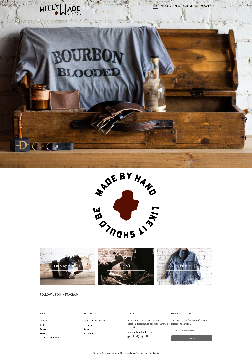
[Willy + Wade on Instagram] (147, 336)
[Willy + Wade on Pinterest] (137, 336)
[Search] (195, 6)
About (178, 6)
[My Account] (191, 6)
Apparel (87, 329)
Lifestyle (88, 325)
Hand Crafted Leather (94, 321)
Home (155, 6)
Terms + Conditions (49, 338)
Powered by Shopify (150, 353)
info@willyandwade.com (139, 332)
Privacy (43, 333)
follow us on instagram (59, 294)
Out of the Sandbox (132, 353)
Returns (44, 329)
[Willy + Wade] (60, 8)
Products (167, 5)
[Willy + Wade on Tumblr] (142, 336)
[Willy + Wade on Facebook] (133, 336)
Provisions (89, 333)
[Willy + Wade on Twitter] (128, 336)
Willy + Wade (105, 353)
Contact (43, 321)
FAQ (42, 325)
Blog (185, 6)
